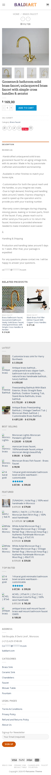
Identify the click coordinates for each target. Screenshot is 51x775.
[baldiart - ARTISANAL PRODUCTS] (25, 5)
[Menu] (3, 4)
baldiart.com (8, 650)
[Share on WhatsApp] (4, 128)
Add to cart (26, 107)
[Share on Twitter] (14, 128)
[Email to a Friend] (19, 128)
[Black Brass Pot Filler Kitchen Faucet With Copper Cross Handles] (38, 299)
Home (16, 14)
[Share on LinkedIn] (31, 128)
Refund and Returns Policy (15, 719)
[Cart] (47, 5)
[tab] (25, 144)
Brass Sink (7, 667)
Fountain (6, 693)
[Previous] (6, 46)
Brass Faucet (30, 14)
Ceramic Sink (8, 672)
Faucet (5, 682)
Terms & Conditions (12, 709)
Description (8, 144)
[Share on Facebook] (9, 128)
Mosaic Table (9, 688)
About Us (7, 724)
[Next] (44, 46)
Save (26, 129)
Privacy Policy (9, 714)
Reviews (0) (7, 150)
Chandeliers (8, 677)
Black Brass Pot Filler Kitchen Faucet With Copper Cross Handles (36, 320)
